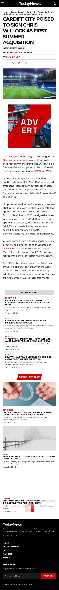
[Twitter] (12, 63)
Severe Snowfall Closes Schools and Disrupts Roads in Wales (26, 321)
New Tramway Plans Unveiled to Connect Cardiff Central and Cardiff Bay (28, 358)
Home (6, 12)
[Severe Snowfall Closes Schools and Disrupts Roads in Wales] (29, 438)
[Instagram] (7, 535)
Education (10, 298)
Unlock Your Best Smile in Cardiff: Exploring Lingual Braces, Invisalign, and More (28, 302)
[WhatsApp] (25, 63)
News (13, 12)
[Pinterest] (19, 63)
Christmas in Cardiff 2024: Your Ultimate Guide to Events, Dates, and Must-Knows (27, 340)
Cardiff (21, 12)
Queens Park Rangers (15, 160)
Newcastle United (13, 248)
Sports (21, 48)
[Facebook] (6, 63)
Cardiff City (9, 156)
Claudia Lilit (13, 57)
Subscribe (48, 576)
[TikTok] (12, 535)
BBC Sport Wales (43, 171)
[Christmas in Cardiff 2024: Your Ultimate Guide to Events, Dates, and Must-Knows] (29, 483)
